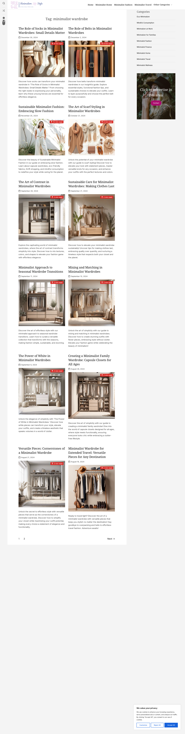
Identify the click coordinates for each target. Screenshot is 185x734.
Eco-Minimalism (143, 17)
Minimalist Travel (143, 4)
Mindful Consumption (145, 23)
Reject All (157, 725)
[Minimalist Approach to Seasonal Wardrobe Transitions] (42, 303)
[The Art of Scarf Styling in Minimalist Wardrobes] (91, 137)
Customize (143, 725)
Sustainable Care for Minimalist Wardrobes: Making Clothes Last (91, 184)
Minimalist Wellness (144, 65)
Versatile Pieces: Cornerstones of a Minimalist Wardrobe (42, 450)
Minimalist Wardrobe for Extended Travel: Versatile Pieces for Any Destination (87, 452)
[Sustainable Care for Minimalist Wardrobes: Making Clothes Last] (91, 217)
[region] (157, 717)
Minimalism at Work (145, 29)
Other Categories (162, 4)
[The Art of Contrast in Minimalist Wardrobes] (42, 217)
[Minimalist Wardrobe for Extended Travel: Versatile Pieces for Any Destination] (91, 488)
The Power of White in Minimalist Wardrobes (35, 358)
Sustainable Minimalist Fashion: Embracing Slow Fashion (41, 109)
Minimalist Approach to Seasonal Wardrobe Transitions (41, 269)
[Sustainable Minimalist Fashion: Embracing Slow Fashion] (42, 137)
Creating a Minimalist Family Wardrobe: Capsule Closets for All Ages (89, 360)
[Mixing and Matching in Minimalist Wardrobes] (91, 303)
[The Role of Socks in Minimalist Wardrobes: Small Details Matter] (42, 59)
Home (90, 4)
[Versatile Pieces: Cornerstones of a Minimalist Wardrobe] (42, 484)
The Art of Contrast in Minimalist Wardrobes (35, 184)
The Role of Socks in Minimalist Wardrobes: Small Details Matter (42, 30)
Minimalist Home (103, 4)
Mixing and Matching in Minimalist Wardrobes (85, 269)
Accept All (171, 725)
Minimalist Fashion (123, 4)
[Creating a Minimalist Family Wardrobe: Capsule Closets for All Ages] (91, 395)
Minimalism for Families (146, 35)
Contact (156, 103)
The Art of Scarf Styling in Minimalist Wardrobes (86, 109)
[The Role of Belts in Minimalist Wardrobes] (91, 59)
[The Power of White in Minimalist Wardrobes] (42, 391)
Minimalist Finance (144, 47)
